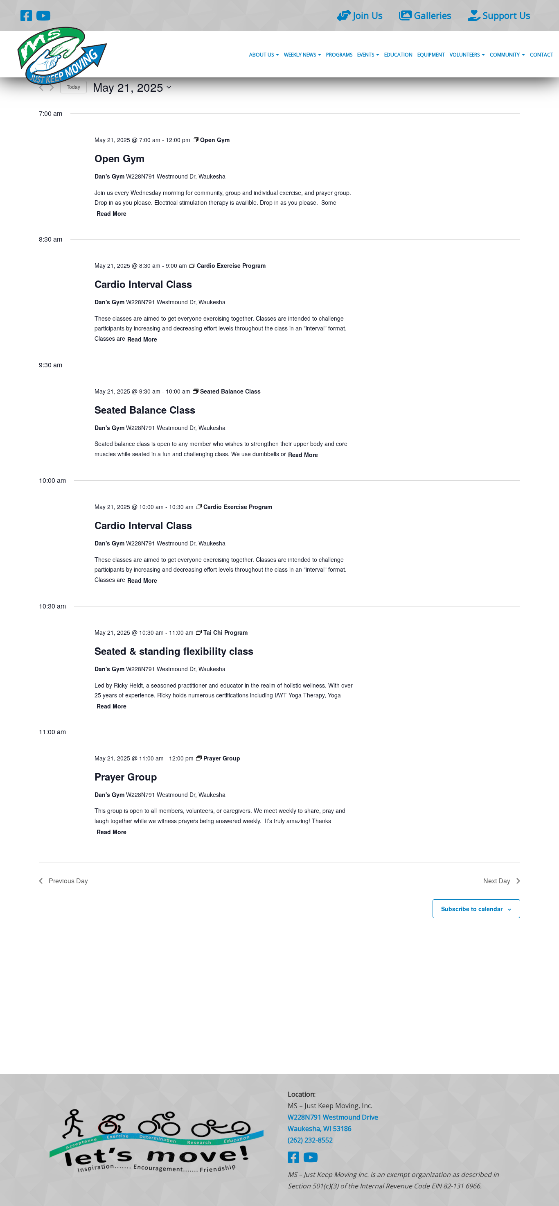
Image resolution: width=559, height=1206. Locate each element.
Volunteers (465, 54)
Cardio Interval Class (143, 284)
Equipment (431, 54)
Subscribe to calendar (472, 909)
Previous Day (68, 880)
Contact (541, 54)
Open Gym (119, 158)
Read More (111, 213)
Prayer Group (126, 776)
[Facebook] (26, 15)
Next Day (496, 880)
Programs (339, 54)
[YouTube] (43, 15)
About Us (262, 54)
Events (366, 54)
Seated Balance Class (145, 409)
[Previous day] (41, 87)
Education (398, 54)
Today (73, 86)
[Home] (156, 1140)
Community (505, 54)
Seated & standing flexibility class (174, 651)
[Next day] (52, 87)
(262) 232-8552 (310, 1140)
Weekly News (300, 54)
